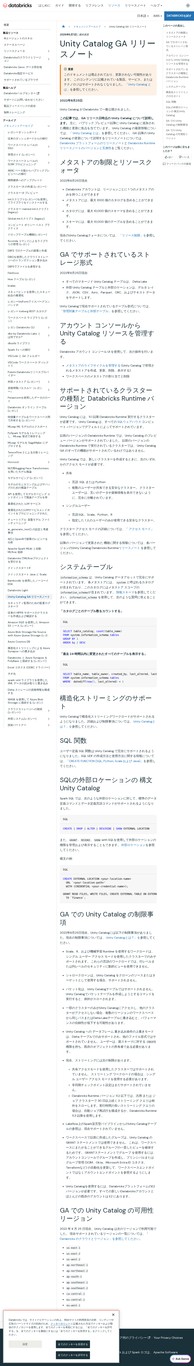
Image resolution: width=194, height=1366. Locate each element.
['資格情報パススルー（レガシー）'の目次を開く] (48, 389)
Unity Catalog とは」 (87, 133)
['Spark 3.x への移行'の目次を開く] (48, 350)
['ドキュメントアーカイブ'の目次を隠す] (48, 126)
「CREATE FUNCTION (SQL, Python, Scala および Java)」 (104, 761)
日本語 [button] (141, 16)
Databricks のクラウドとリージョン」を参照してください (99, 1239)
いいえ (186, 157)
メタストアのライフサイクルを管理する (93, 365)
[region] (61, 1336)
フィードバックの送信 (178, 163)
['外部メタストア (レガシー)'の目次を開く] (48, 382)
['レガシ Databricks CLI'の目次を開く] (48, 327)
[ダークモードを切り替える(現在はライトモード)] (188, 5)
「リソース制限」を (132, 235)
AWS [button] (156, 16)
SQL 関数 (171, 101)
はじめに (44, 5)
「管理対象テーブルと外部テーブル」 (85, 311)
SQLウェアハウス (129, 422)
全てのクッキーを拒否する (73, 1344)
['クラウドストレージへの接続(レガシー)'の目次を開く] (48, 710)
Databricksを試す (179, 15)
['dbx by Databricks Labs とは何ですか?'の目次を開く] (48, 335)
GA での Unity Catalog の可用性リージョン (177, 134)
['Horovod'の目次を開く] (48, 462)
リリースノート (135, 5)
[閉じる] (113, 1314)
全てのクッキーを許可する (73, 1355)
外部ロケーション (133, 845)
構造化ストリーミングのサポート (177, 94)
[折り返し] (145, 674)
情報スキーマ (125, 592)
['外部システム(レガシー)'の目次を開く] (48, 719)
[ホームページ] (63, 27)
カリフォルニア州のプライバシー (124, 1338)
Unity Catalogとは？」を (123, 938)
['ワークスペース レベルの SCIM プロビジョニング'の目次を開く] (48, 162)
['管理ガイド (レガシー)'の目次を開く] (48, 155)
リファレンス (94, 5)
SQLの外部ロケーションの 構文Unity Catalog (177, 111)
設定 (25, 1344)
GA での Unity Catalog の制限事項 (177, 122)
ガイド (59, 5)
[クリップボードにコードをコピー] (152, 631)
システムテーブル (176, 86)
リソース (114, 5)
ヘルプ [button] (155, 5)
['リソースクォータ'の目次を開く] (48, 51)
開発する (75, 5)
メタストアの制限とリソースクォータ (177, 34)
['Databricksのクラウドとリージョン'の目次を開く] (48, 59)
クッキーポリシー (60, 1323)
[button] (28, 725)
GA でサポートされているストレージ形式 (177, 46)
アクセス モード (140, 529)
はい (170, 157)
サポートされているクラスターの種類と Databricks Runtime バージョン (177, 75)
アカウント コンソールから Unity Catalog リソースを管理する (177, 59)
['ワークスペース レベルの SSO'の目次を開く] (48, 146)
